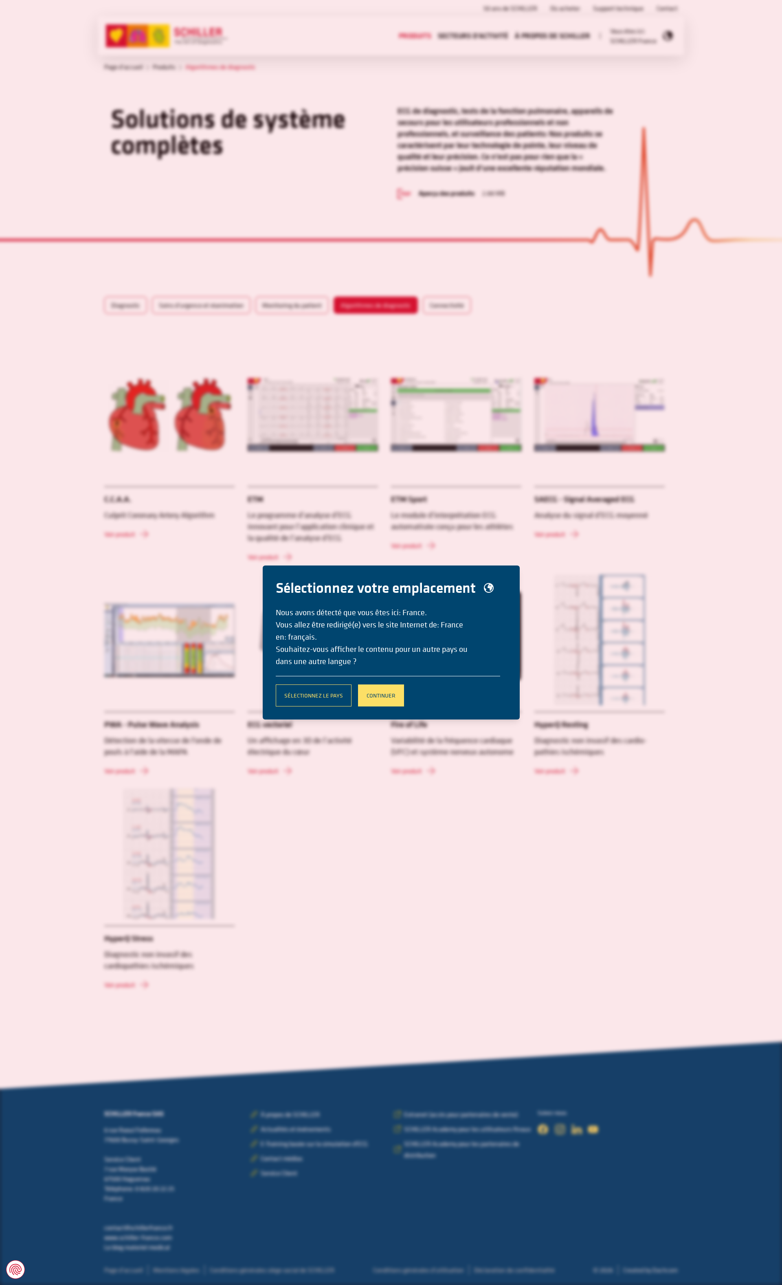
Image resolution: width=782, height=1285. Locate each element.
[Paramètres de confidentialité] (15, 1269)
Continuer (381, 695)
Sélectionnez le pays (313, 695)
